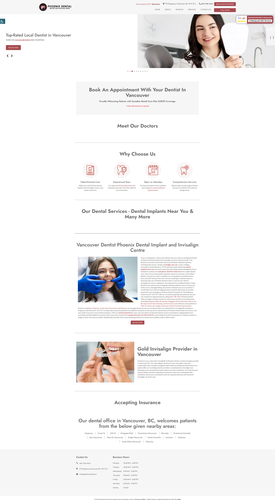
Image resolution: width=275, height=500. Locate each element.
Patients (179, 9)
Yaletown (95, 308)
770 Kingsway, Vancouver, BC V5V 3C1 (180, 4)
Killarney (124, 308)
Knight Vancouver (162, 306)
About (168, 9)
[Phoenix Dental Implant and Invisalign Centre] (55, 7)
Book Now (13, 47)
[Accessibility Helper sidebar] (2, 21)
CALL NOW (225, 10)
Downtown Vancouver (188, 301)
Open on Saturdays (153, 182)
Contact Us (206, 9)
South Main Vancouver (108, 308)
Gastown (188, 306)
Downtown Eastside (155, 304)
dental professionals (125, 185)
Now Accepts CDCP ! (148, 4)
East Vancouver (172, 304)
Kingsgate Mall (173, 301)
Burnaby (144, 304)
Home (157, 9)
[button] (254, 19)
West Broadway (161, 301)
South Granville (175, 306)
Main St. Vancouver (148, 306)
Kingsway (151, 301)
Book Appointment (225, 4)
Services (192, 9)
